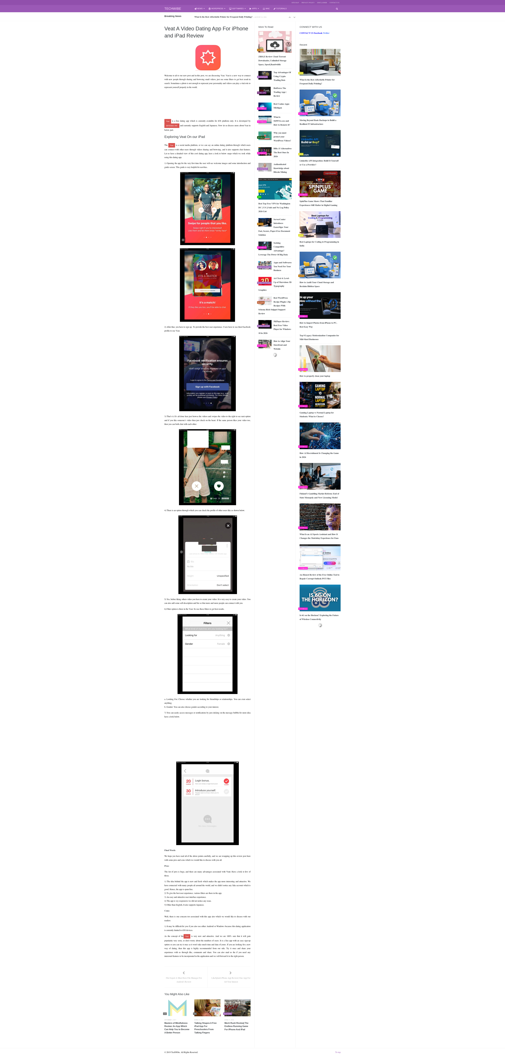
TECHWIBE (172, 8)
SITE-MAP (295, 2)
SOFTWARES (238, 8)
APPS (254, 8)
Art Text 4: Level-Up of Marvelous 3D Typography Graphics (275, 284)
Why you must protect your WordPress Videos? (282, 136)
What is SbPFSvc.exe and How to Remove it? (282, 120)
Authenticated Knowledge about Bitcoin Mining (281, 168)
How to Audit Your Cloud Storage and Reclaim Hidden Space (317, 284)
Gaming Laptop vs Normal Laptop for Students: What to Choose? (317, 414)
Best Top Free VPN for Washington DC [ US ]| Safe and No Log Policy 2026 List (274, 207)
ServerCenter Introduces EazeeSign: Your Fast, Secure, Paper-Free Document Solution (274, 227)
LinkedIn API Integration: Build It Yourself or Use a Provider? (319, 162)
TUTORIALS (281, 8)
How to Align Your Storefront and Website (282, 345)
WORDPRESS (217, 8)
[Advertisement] (203, 97)
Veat (167, 121)
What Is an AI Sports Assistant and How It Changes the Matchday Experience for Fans (319, 536)
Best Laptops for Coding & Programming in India (319, 243)
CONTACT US (334, 2)
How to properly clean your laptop (315, 375)
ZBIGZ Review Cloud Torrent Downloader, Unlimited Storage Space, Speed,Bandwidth (272, 60)
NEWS (200, 8)
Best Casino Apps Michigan (281, 105)
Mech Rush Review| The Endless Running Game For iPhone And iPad (236, 1026)
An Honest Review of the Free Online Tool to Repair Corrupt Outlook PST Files (319, 576)
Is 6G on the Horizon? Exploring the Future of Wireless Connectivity (319, 617)
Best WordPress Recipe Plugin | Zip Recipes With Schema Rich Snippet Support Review (274, 305)
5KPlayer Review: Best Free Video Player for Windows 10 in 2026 (274, 327)
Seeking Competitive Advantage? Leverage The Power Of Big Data (273, 248)
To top (338, 1052)
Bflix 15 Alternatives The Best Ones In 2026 (283, 152)
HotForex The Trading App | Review (280, 92)
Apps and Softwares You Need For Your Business (283, 266)
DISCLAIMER (322, 2)
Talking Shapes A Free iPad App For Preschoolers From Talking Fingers (205, 1028)
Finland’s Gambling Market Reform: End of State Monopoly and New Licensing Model (319, 495)
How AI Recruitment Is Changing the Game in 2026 (319, 455)
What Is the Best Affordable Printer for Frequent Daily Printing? (317, 81)
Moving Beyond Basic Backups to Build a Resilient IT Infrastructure (224, 16)
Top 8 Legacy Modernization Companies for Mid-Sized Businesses (319, 337)
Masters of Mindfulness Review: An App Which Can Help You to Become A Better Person (176, 1028)
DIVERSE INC (172, 125)
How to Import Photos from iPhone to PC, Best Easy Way (318, 324)
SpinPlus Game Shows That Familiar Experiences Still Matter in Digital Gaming (318, 203)
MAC (268, 8)
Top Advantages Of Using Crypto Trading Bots (282, 76)
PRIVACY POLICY (308, 2)
